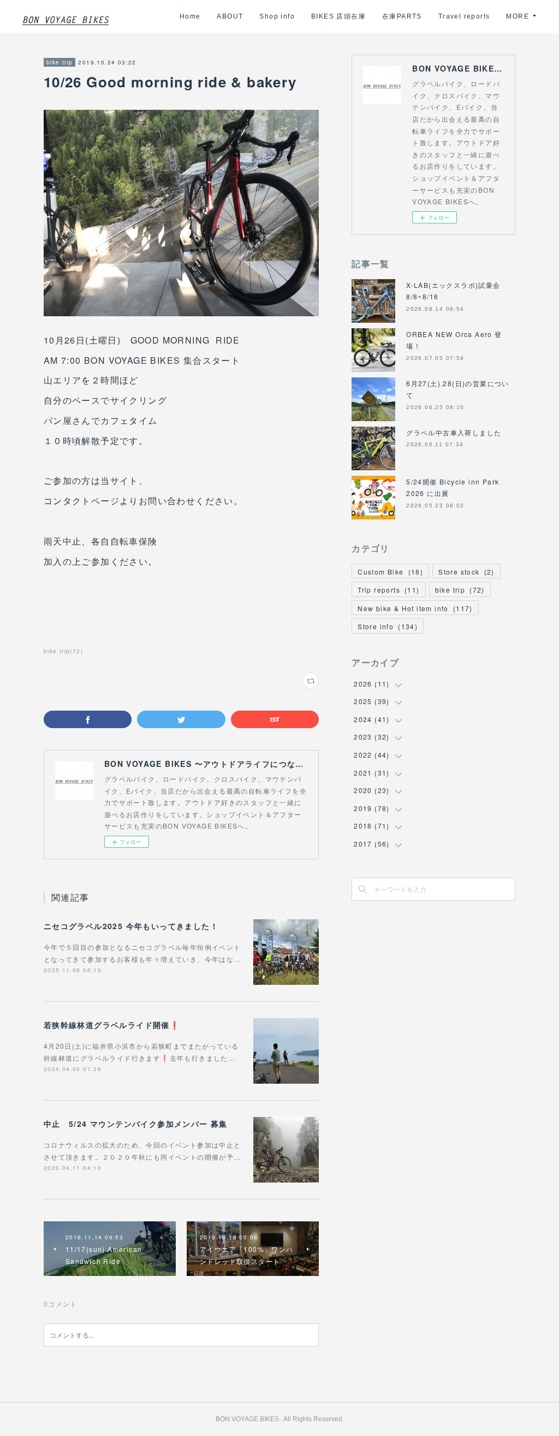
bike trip (59, 62)
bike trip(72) (63, 651)
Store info (388, 626)
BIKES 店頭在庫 (338, 16)
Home (190, 16)
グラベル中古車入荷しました (453, 432)
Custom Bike (390, 571)
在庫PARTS (402, 16)
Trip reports (388, 589)
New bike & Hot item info (415, 608)
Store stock (466, 571)
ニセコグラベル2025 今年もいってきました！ (131, 925)
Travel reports (464, 16)
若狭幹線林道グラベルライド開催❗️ (112, 1024)
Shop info (277, 16)
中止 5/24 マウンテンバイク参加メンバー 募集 (136, 1123)
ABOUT (230, 16)
